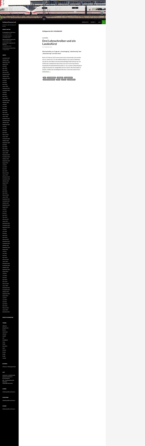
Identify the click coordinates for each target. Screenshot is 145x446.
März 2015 (5, 257)
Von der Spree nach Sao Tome (9, 48)
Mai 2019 (5, 168)
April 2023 (5, 96)
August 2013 (5, 295)
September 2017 (6, 205)
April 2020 (5, 146)
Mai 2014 (5, 277)
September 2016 (6, 227)
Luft (3, 338)
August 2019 (5, 162)
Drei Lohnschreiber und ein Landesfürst (59, 42)
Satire (4, 348)
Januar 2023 (5, 98)
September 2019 (6, 160)
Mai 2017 (5, 213)
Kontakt (93, 22)
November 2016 (6, 225)
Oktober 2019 (6, 158)
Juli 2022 (5, 104)
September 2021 (6, 124)
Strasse (4, 352)
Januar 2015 (5, 261)
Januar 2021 (5, 136)
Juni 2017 (5, 211)
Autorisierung (51, 77)
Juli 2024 (5, 80)
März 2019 (5, 170)
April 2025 (5, 68)
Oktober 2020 (6, 140)
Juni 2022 (5, 106)
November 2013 (6, 289)
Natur (4, 342)
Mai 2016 (5, 233)
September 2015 (6, 247)
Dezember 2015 (6, 241)
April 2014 (5, 279)
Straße (4, 354)
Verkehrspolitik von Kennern (9, 391)
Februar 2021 (6, 134)
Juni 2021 (5, 128)
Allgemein (45, 38)
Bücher (4, 330)
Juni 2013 (5, 299)
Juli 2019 (5, 164)
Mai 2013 (5, 301)
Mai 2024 (5, 82)
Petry (58, 79)
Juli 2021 (5, 126)
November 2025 (6, 58)
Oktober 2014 (6, 267)
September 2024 (6, 78)
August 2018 (5, 183)
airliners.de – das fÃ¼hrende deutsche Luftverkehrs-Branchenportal (9, 377)
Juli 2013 (5, 297)
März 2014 (5, 281)
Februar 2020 (6, 150)
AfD (45, 77)
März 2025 (5, 70)
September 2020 (6, 142)
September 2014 (6, 269)
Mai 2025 (5, 66)
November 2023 (6, 90)
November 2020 (6, 138)
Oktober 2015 (6, 245)
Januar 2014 (5, 285)
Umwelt (4, 358)
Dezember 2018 (6, 177)
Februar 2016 (6, 239)
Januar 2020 (5, 152)
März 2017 (5, 217)
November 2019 (6, 156)
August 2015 (5, 249)
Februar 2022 (6, 114)
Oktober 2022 (6, 102)
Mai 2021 (5, 130)
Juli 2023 (5, 92)
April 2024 (5, 84)
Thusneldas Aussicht (7, 36)
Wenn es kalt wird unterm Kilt (9, 39)
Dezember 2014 (6, 263)
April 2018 (5, 191)
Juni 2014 (5, 275)
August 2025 (5, 64)
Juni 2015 (5, 253)
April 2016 (5, 235)
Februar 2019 (6, 173)
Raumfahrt (5, 346)
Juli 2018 (5, 185)
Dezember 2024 (6, 74)
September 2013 (6, 293)
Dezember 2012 (6, 311)
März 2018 (5, 193)
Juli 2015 (5, 251)
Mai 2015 (5, 255)
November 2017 (6, 201)
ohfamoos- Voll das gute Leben (9, 366)
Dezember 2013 (6, 287)
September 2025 (6, 62)
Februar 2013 (6, 307)
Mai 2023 (5, 94)
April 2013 (5, 303)
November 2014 (6, 265)
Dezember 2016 (6, 223)
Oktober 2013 (6, 291)
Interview (60, 77)
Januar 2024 (5, 86)
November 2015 (6, 243)
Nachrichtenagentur (49, 79)
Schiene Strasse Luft (9, 22)
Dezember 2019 (6, 154)
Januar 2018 (5, 197)
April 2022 (5, 110)
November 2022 (6, 100)
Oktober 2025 (6, 60)
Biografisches (5, 328)
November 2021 (6, 120)
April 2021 (5, 132)
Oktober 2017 (6, 203)
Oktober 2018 (6, 181)
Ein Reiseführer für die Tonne (9, 32)
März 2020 (5, 148)
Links (99, 22)
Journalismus (68, 77)
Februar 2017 (6, 219)
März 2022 (5, 112)
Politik (64, 79)
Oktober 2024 (6, 76)
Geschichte (5, 332)
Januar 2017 (5, 221)
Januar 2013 (5, 309)
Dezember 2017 (6, 199)
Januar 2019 (5, 175)
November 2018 (6, 179)
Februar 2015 (6, 259)
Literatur (4, 334)
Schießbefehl (71, 79)
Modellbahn (5, 340)
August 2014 (5, 271)
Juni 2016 (5, 231)
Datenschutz (85, 22)
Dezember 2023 (6, 88)
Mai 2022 (5, 108)
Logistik (4, 336)
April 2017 (5, 215)
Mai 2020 (5, 144)
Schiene (4, 350)
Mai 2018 (5, 189)
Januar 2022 (5, 116)
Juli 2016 (5, 229)
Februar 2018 (6, 195)
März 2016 (5, 237)
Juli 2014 (5, 273)
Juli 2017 (5, 209)
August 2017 (5, 207)
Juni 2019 (5, 166)
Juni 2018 (5, 187)
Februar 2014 (6, 283)
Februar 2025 (6, 72)
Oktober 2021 (6, 122)
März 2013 (5, 305)
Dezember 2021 (6, 118)
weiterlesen (46, 71)
